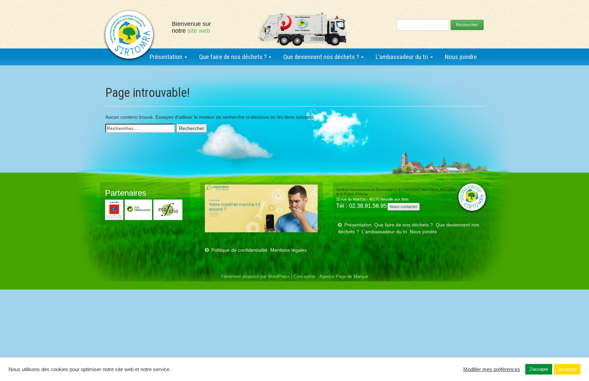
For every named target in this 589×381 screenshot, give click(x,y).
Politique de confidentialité (239, 250)
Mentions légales (288, 250)
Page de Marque (352, 276)
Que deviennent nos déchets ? (321, 57)
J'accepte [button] (538, 369)
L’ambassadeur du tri (402, 57)
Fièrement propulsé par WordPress (255, 276)
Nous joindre (461, 57)
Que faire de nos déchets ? (233, 57)
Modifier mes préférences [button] (491, 369)
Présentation (167, 57)
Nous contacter (404, 206)
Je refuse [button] (567, 369)
